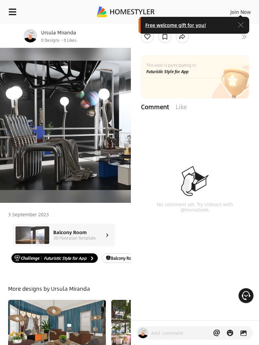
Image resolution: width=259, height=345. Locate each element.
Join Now (240, 11)
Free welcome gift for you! (175, 25)
